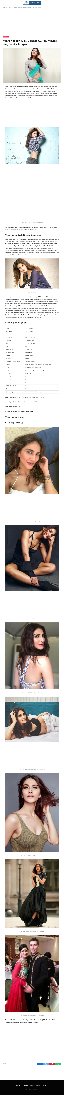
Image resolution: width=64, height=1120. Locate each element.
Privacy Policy (29, 1085)
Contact (45, 1085)
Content (6, 36)
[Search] (59, 3)
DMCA (38, 1085)
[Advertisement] (32, 23)
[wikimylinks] (32, 2)
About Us (19, 1085)
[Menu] (5, 3)
